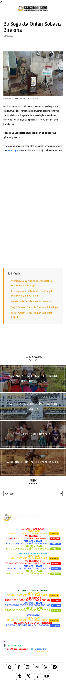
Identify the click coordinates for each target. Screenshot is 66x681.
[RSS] (45, 667)
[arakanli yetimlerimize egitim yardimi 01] (33, 378)
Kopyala (54, 533)
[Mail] (36, 667)
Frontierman (42, 651)
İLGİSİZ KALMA (33, 356)
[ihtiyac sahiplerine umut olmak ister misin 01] (33, 406)
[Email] (38, 43)
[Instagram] (27, 667)
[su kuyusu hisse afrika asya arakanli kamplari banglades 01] (33, 462)
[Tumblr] (19, 676)
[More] (61, 43)
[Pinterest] (22, 43)
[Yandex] (37, 676)
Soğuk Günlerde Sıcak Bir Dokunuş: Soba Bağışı (35, 307)
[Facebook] (6, 43)
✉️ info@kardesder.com (15, 648)
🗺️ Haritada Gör (39, 648)
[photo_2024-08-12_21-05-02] (33, 434)
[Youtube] (46, 676)
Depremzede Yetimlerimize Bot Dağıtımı (31, 301)
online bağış (12, 150)
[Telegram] (53, 43)
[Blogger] (9, 667)
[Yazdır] (45, 43)
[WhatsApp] (30, 43)
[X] (14, 43)
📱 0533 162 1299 (12, 645)
